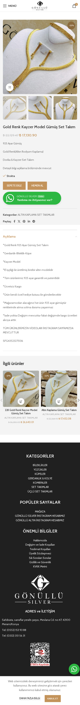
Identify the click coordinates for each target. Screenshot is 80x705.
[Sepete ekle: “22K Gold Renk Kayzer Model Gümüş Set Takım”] (21, 401)
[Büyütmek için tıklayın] (10, 87)
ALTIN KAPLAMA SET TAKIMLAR (36, 214)
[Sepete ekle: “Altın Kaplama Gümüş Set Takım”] (59, 401)
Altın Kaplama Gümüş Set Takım (59, 410)
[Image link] (40, 589)
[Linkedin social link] (29, 221)
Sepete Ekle (14, 185)
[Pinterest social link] (24, 221)
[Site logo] (40, 5)
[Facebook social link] (14, 221)
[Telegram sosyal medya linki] (33, 221)
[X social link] (19, 221)
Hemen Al (37, 185)
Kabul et (52, 698)
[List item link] (40, 622)
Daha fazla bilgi (30, 698)
